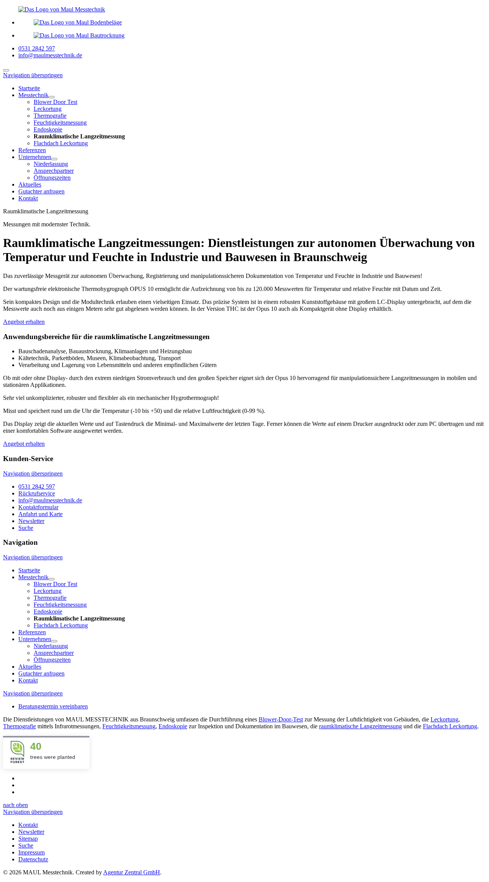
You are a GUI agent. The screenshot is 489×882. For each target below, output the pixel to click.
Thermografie (19, 726)
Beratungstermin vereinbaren (53, 706)
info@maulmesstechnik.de (50, 55)
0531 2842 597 (36, 48)
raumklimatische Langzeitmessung (360, 726)
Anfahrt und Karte (40, 514)
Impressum (31, 852)
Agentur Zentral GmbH (131, 872)
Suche (25, 528)
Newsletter (31, 521)
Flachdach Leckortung (450, 726)
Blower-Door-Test (281, 719)
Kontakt (28, 825)
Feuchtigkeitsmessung (128, 726)
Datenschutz (33, 859)
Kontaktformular (38, 507)
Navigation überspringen (33, 75)
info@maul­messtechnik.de (50, 500)
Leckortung (444, 719)
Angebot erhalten (24, 321)
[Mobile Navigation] (6, 70)
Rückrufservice (36, 493)
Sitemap (28, 838)
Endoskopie (173, 726)
